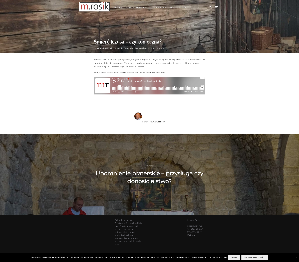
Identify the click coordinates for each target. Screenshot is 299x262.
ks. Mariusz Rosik (104, 48)
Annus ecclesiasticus (136, 7)
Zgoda (234, 257)
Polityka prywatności (254, 257)
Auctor (182, 7)
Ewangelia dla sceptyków (135, 48)
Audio (120, 48)
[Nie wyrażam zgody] (296, 257)
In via (173, 7)
